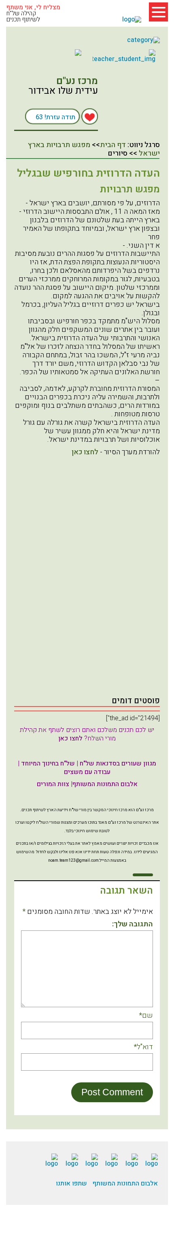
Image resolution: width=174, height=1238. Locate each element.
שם (146, 1016)
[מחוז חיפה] (50, 52)
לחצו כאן (85, 452)
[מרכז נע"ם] (126, 104)
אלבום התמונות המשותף (125, 1183)
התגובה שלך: (132, 924)
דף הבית (113, 144)
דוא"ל (143, 1047)
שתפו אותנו (71, 1183)
